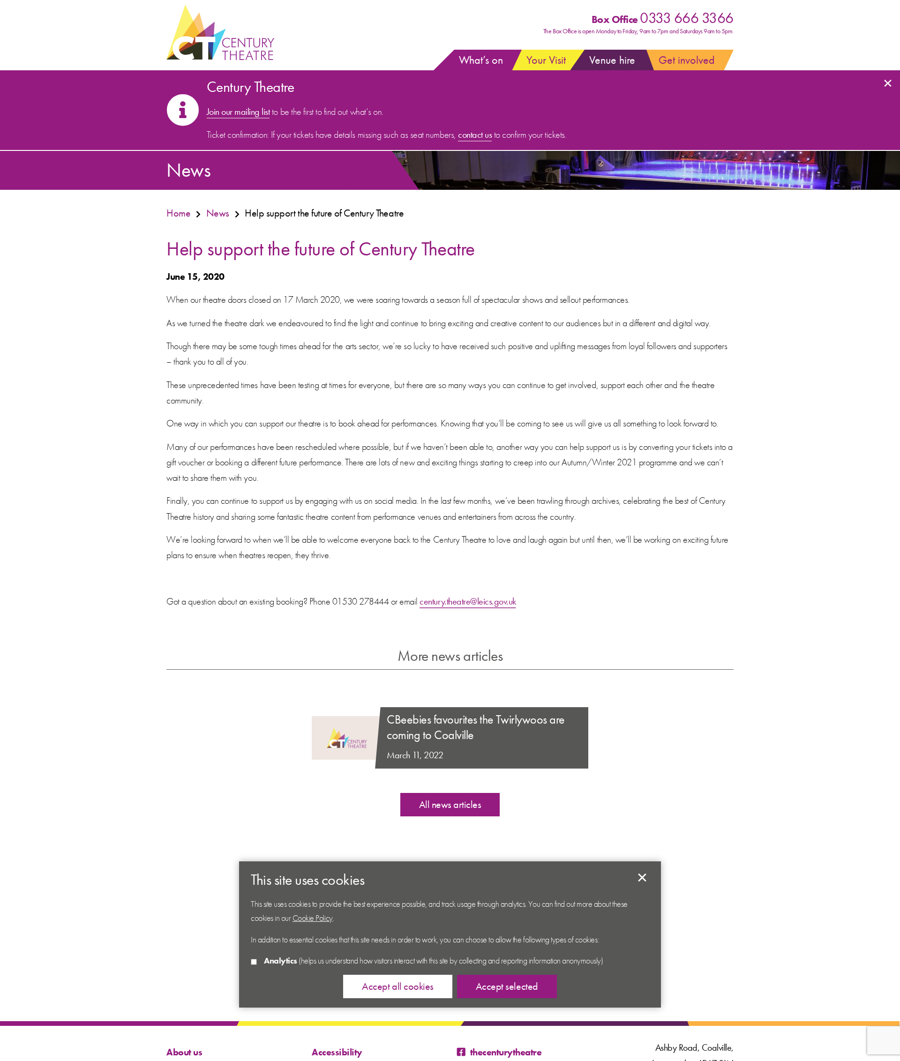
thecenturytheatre (505, 1052)
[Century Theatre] (220, 33)
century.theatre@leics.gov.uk (468, 601)
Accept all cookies (397, 987)
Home (178, 213)
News (217, 213)
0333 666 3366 (687, 18)
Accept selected (642, 878)
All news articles (450, 804)
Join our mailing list (238, 111)
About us (184, 1052)
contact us (475, 134)
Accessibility (337, 1052)
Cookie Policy (312, 917)
